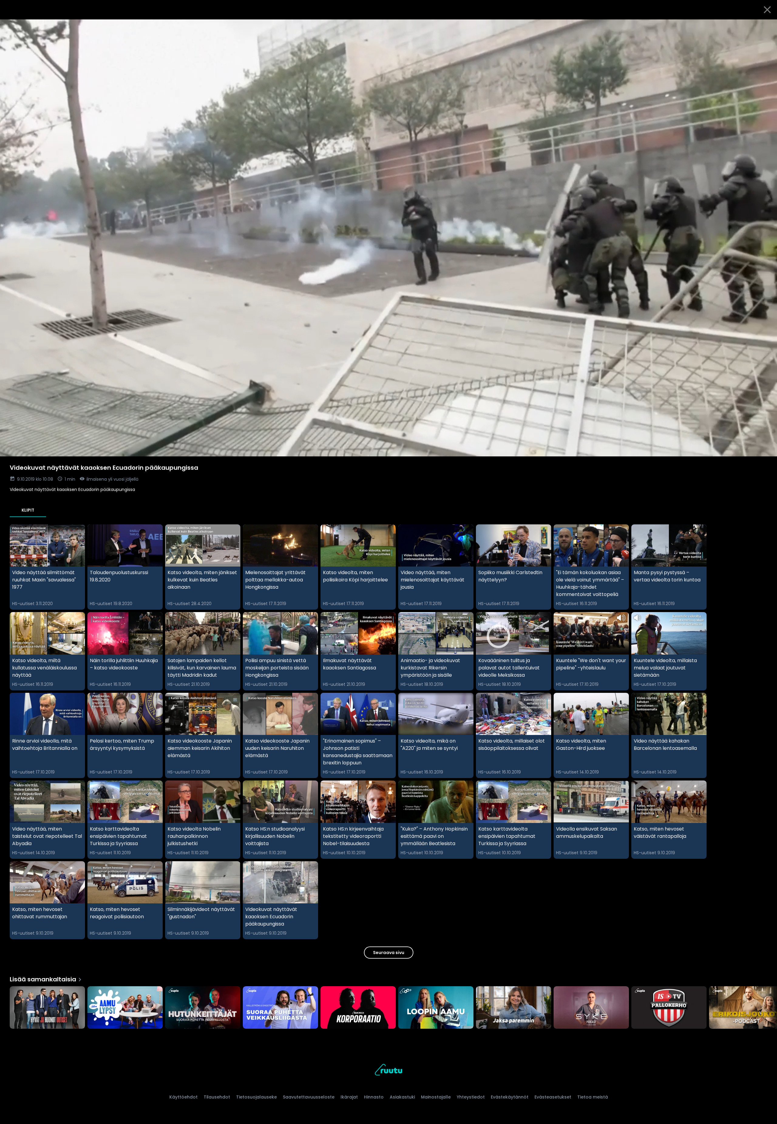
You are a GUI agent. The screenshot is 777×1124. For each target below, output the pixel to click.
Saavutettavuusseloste (308, 1097)
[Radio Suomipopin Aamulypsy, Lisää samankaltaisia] (125, 1008)
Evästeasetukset (552, 1097)
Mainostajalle (436, 1097)
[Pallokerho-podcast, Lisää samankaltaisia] (669, 1008)
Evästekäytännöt (509, 1097)
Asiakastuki (402, 1097)
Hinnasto (374, 1097)
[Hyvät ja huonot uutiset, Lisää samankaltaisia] (47, 1008)
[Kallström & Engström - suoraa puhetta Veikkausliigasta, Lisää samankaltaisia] (280, 1008)
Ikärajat (349, 1097)
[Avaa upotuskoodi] (765, 26)
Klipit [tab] (28, 510)
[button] (388, 237)
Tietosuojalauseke (256, 1097)
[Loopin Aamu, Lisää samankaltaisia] (435, 1008)
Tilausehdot (217, 1097)
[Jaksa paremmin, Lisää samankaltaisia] (513, 1008)
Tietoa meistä (592, 1097)
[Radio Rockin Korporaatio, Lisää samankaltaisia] (358, 1008)
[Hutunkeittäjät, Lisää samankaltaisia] (202, 1008)
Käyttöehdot (183, 1097)
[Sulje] (767, 10)
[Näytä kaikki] (388, 1006)
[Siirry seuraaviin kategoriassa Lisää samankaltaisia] (767, 1008)
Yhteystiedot (471, 1097)
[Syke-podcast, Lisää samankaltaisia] (591, 1008)
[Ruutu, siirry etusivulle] (388, 1071)
